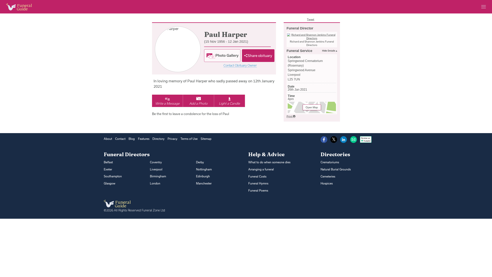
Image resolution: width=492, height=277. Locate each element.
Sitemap (206, 138)
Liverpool (156, 169)
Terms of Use (189, 138)
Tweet (310, 19)
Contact (120, 138)
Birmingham (158, 176)
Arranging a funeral (261, 169)
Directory (158, 138)
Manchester (204, 183)
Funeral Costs (257, 176)
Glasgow (109, 183)
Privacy (172, 138)
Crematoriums (330, 162)
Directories (335, 154)
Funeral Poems (258, 190)
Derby (200, 162)
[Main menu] (483, 6)
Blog (132, 138)
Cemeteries (328, 176)
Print (290, 116)
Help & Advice (266, 154)
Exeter (108, 169)
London (155, 183)
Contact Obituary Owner (240, 65)
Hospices (327, 183)
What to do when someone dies (269, 162)
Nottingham (204, 169)
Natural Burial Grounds (336, 169)
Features (143, 138)
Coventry (156, 162)
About (108, 138)
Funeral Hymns (258, 183)
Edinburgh (203, 176)
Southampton (113, 176)
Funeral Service (299, 51)
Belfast (108, 162)
